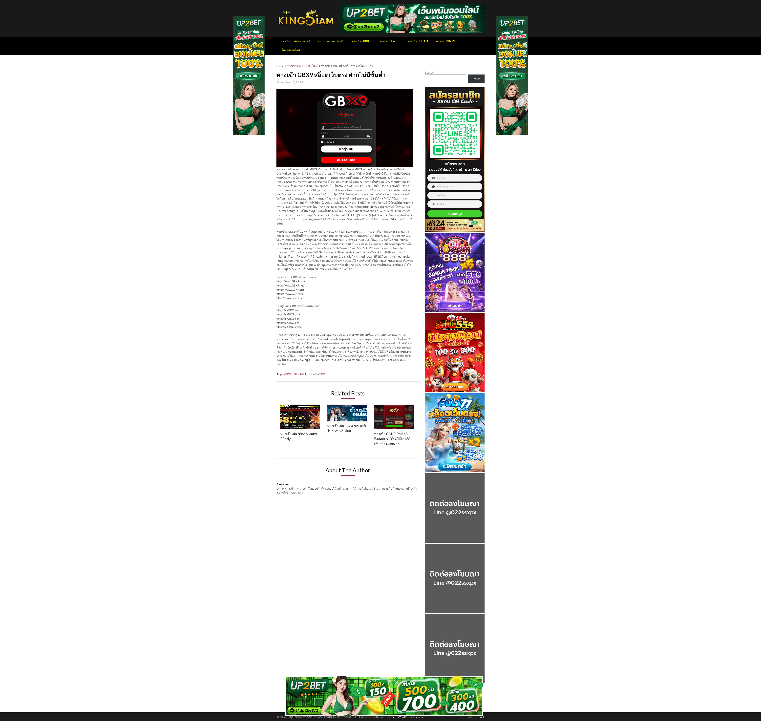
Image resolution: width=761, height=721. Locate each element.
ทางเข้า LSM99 (445, 41)
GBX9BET (300, 374)
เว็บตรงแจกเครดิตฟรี (331, 41)
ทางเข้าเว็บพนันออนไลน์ (295, 41)
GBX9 (288, 374)
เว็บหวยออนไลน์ (290, 50)
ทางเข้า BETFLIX (418, 41)
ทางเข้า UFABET (390, 41)
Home (280, 66)
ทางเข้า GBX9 (317, 374)
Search (429, 72)
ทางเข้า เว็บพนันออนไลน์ (302, 66)
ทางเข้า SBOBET (362, 41)
